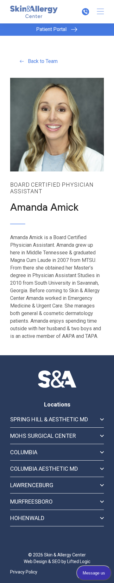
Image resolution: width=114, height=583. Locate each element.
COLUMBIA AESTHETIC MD (44, 468)
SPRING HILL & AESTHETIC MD (49, 419)
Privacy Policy (23, 571)
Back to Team (43, 61)
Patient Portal (51, 29)
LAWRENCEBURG (31, 485)
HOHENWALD (27, 518)
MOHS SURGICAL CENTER (43, 435)
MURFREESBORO (31, 501)
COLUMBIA (23, 452)
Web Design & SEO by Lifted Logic (57, 561)
